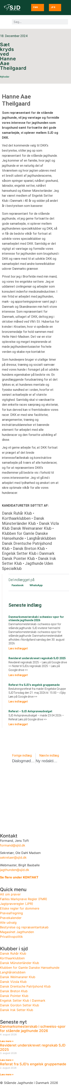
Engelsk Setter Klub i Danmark (22, 1000)
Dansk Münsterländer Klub (19, 963)
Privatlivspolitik (11, 937)
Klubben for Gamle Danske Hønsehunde (29, 968)
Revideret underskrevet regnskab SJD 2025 (37, 658)
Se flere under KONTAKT (19, 877)
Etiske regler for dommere (19, 908)
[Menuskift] (4, 22)
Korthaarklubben (12, 958)
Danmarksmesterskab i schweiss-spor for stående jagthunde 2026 (36, 618)
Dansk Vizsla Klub (13, 982)
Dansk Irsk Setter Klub (16, 1010)
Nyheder (20, 73)
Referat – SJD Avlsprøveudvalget (30, 711)
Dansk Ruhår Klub (13, 953)
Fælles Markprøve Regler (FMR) (23, 899)
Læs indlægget (18, 648)
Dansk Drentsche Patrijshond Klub (25, 986)
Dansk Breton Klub (14, 991)
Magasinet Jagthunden (17, 932)
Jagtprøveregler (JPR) (16, 904)
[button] (17, 585)
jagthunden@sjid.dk (14, 870)
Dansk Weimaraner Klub (17, 977)
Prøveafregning (11, 913)
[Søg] (65, 21)
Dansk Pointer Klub (14, 996)
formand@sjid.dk (12, 845)
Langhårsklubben (12, 972)
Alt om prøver (10, 894)
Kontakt (8, 836)
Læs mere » (7, 1041)
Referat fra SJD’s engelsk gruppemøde (34, 684)
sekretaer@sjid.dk (13, 857)
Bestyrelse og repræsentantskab (24, 927)
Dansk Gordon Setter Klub (19, 1005)
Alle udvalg (8, 922)
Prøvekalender (10, 918)
